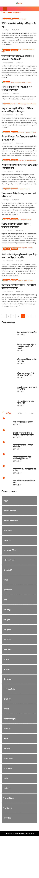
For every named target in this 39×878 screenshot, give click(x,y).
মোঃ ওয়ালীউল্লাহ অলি (8, 62)
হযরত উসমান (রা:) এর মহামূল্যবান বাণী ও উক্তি (27, 388)
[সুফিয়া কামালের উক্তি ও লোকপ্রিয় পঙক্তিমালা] (8, 360)
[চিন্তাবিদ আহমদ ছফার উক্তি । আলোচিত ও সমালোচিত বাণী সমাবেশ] (8, 346)
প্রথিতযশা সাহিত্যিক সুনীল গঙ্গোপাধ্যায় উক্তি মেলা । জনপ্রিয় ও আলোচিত (19, 256)
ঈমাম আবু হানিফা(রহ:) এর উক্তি (27, 332)
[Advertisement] (19, 858)
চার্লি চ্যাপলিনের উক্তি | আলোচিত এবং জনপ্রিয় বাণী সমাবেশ (17, 88)
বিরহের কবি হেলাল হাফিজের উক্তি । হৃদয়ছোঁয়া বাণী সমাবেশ (16, 225)
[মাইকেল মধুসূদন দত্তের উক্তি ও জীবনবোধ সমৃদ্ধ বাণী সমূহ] (8, 374)
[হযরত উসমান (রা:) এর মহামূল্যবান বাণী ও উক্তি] (8, 388)
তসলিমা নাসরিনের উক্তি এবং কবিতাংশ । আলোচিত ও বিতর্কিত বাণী (18, 57)
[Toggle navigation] (5, 9)
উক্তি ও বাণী (6, 50)
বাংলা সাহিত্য (14, 50)
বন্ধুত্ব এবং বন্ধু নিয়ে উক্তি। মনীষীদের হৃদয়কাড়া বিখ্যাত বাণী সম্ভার (17, 110)
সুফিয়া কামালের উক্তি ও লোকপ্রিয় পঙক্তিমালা (27, 360)
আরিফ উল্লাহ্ (6, 30)
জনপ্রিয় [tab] (8, 413)
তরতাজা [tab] (20, 413)
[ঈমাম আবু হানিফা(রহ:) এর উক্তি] (8, 332)
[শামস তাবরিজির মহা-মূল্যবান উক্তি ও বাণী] (8, 402)
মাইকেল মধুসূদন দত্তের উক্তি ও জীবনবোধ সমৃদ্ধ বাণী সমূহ (26, 374)
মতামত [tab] (32, 413)
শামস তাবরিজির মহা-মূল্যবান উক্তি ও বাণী (25, 402)
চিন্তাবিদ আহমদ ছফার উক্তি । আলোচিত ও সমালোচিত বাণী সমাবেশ (26, 346)
